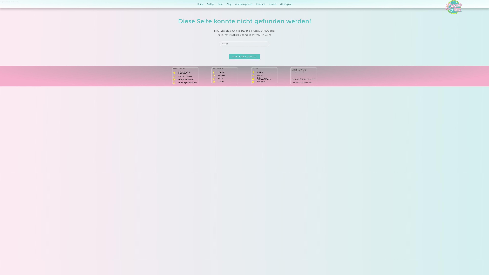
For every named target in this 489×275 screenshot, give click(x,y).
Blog (229, 4)
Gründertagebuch (243, 4)
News (220, 4)
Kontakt (272, 4)
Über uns (260, 4)
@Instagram (286, 4)
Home (200, 4)
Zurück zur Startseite (244, 57)
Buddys (210, 4)
